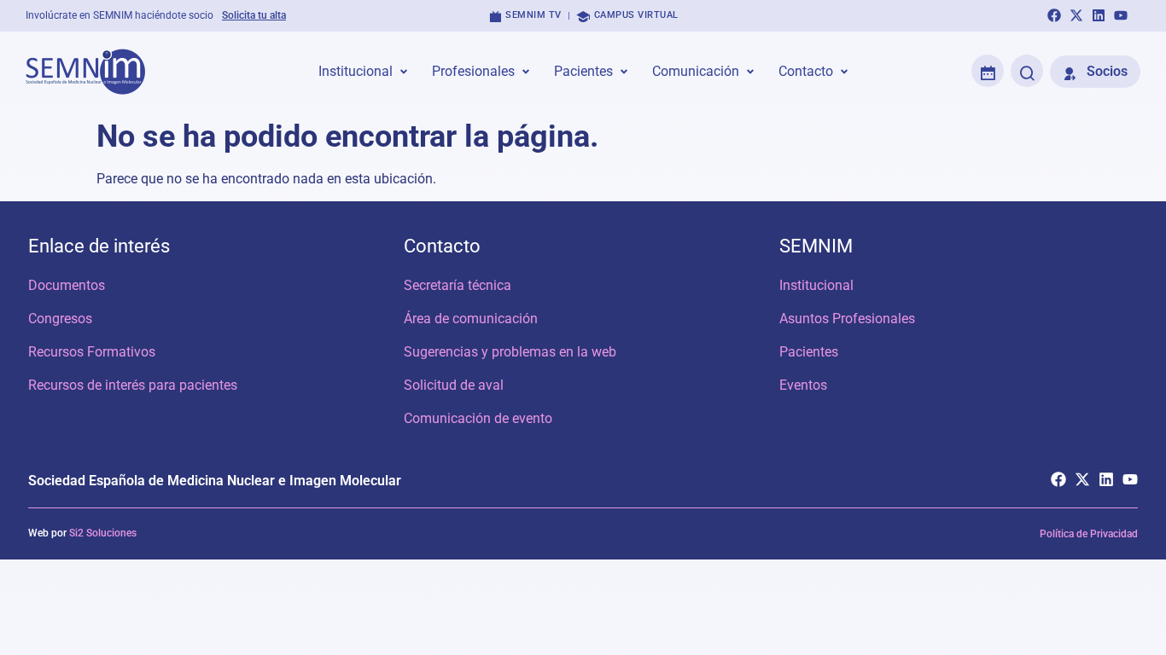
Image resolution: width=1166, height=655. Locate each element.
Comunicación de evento (478, 418)
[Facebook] (1054, 15)
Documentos (66, 285)
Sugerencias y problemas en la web (510, 352)
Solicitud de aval (454, 385)
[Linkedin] (1098, 15)
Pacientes (808, 352)
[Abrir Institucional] (403, 71)
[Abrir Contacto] (844, 71)
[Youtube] (1121, 15)
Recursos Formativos (91, 352)
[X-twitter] (1076, 15)
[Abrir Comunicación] (750, 71)
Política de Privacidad (1089, 534)
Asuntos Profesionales (847, 318)
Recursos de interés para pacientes (132, 385)
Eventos (803, 385)
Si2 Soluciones (103, 533)
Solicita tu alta (254, 15)
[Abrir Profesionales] (525, 71)
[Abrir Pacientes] (624, 71)
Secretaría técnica (457, 285)
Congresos (60, 318)
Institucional (816, 285)
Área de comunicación (471, 318)
